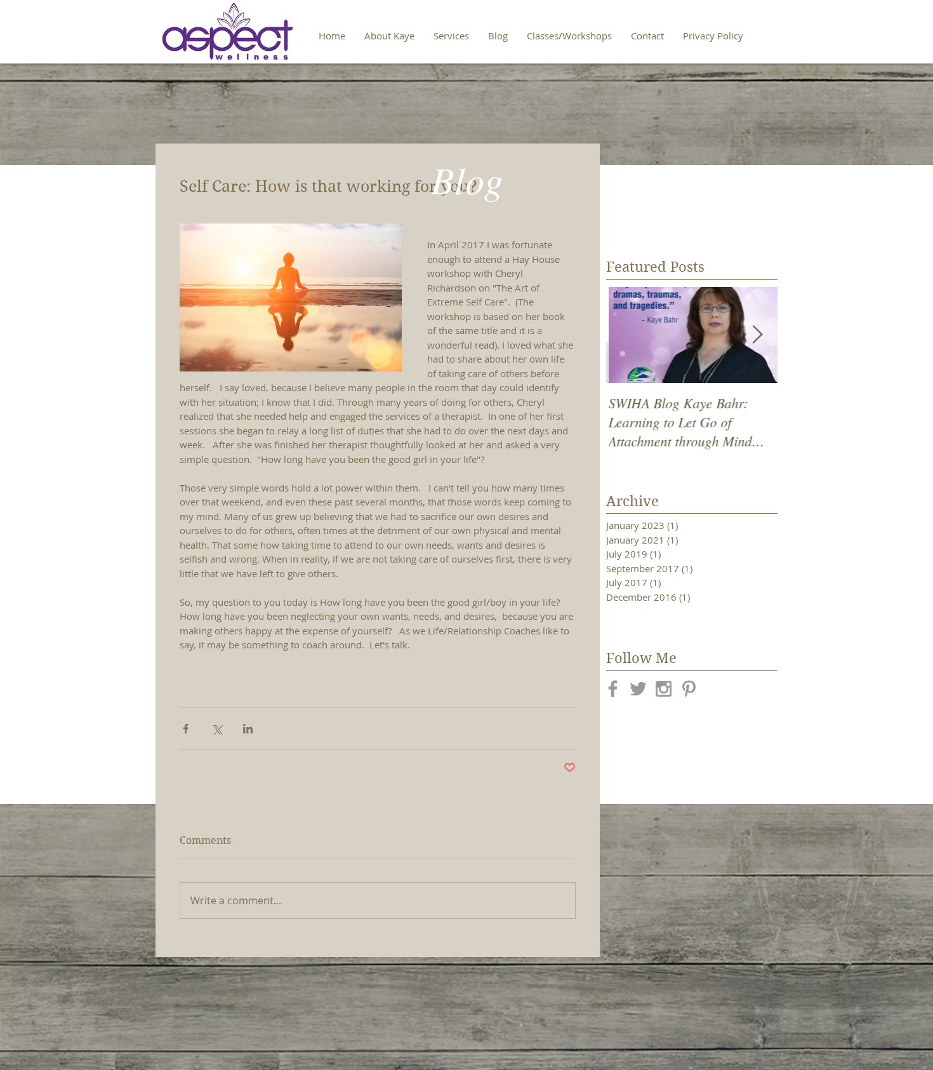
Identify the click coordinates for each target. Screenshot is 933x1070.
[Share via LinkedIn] (248, 729)
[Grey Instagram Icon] (663, 689)
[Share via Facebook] (186, 729)
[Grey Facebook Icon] (613, 689)
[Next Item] (757, 335)
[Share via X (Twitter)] (217, 729)
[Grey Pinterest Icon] (689, 689)
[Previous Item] (626, 335)
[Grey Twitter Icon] (638, 689)
